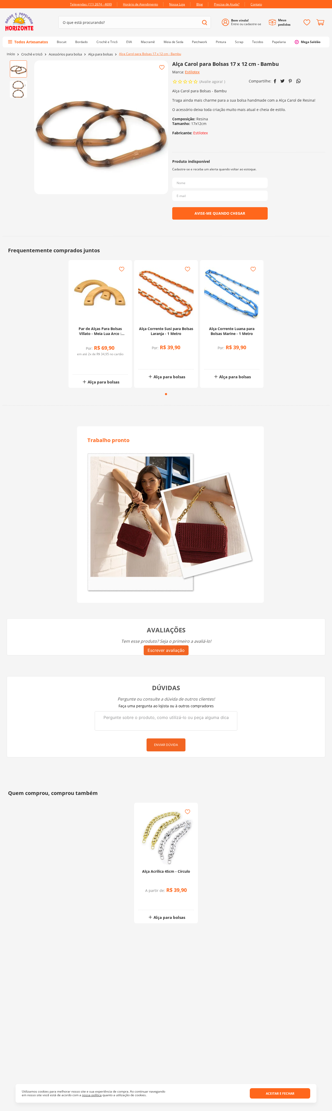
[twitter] (282, 81)
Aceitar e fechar (280, 1093)
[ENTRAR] (243, 22)
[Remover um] (87, 366)
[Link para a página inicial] (11, 54)
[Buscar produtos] (204, 22)
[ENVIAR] (220, 213)
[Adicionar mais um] (87, 362)
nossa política (92, 1095)
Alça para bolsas (100, 54)
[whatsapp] (298, 81)
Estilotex (192, 71)
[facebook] (275, 81)
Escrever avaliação (166, 650)
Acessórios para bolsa (65, 54)
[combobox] (134, 22)
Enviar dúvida (166, 745)
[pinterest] (290, 81)
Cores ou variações (168, 900)
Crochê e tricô (32, 54)
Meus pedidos (284, 22)
